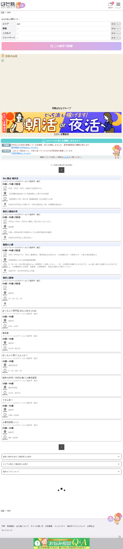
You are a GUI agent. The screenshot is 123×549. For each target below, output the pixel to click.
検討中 (110, 5)
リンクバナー (59, 526)
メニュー (117, 6)
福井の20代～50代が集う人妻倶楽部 (19, 377)
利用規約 (10, 526)
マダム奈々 (7, 400)
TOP (2, 12)
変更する (115, 24)
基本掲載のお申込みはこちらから (24, 147)
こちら (66, 157)
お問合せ (90, 526)
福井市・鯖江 (35, 181)
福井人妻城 (8, 278)
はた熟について (22, 526)
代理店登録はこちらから (21, 153)
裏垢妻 (5, 333)
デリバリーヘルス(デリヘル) (15, 181)
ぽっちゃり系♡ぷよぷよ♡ (15, 355)
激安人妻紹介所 (10, 211)
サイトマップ (7, 530)
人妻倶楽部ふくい (10, 422)
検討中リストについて (76, 526)
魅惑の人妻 (8, 244)
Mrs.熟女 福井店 (10, 178)
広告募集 (48, 526)
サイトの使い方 (37, 526)
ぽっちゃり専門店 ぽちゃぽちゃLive (19, 311)
